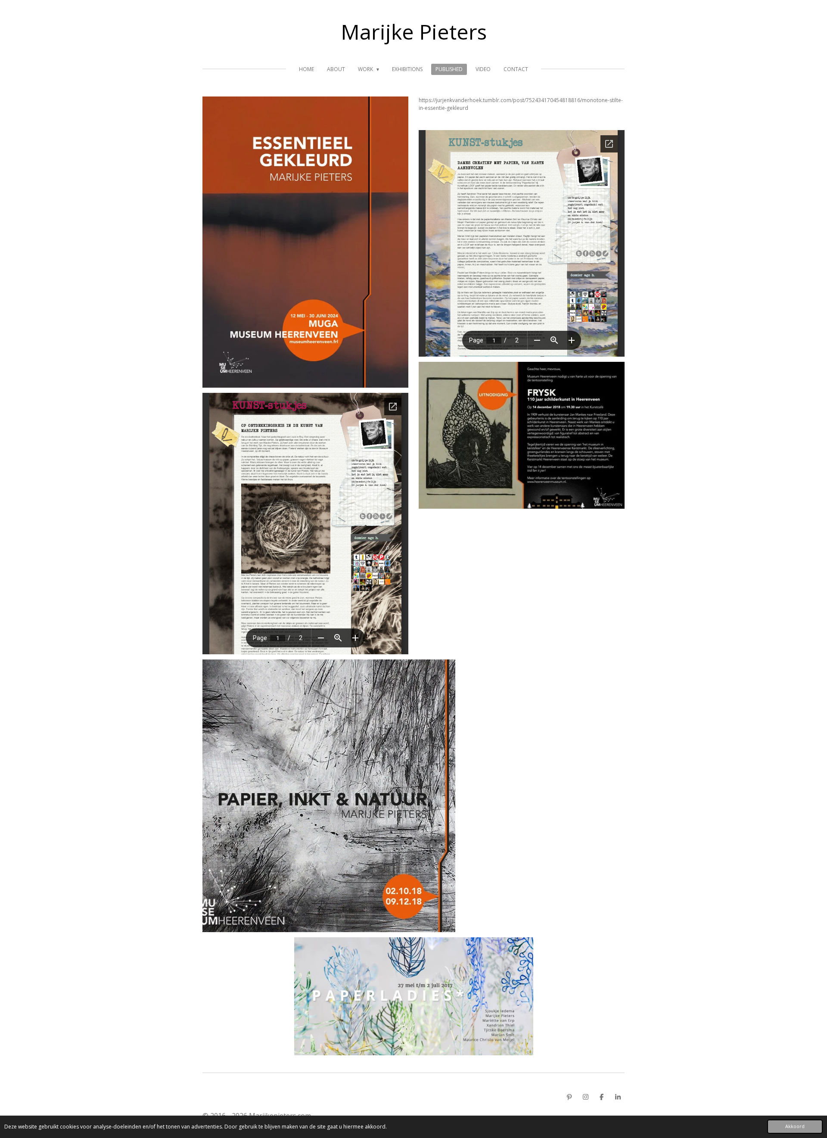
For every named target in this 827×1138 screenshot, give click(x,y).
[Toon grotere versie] (522, 435)
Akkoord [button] (795, 1126)
